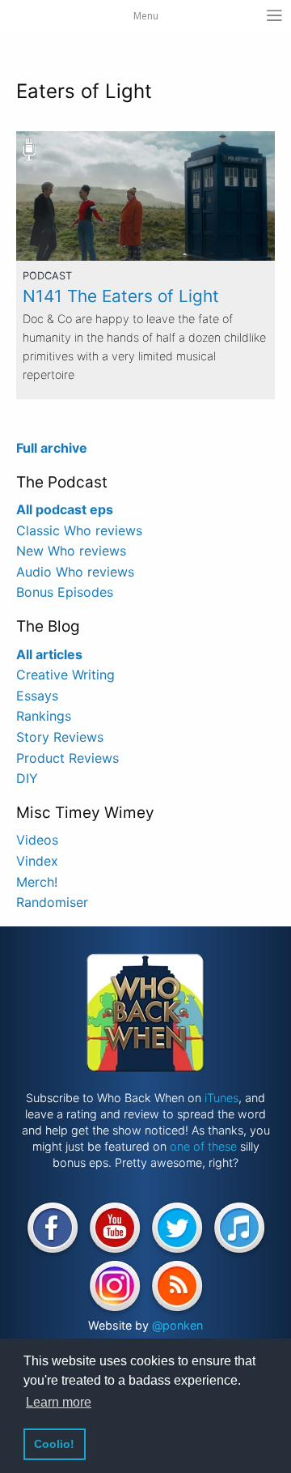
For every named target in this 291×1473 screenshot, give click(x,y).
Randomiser (52, 902)
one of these (203, 1146)
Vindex (37, 861)
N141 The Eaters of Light (121, 296)
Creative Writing (65, 674)
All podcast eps (64, 509)
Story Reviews (59, 737)
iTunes (221, 1098)
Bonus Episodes (64, 592)
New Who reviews (71, 551)
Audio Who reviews (75, 572)
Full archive (51, 448)
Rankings (43, 716)
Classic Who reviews (79, 530)
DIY (27, 778)
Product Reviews (67, 758)
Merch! (36, 882)
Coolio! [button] (54, 1443)
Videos (37, 840)
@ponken (177, 1325)
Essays (37, 696)
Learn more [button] (58, 1402)
